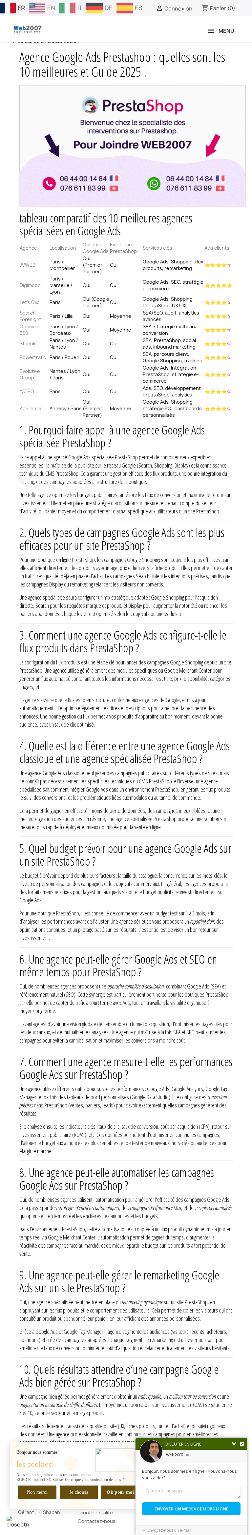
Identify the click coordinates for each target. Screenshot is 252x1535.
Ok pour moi (120, 1492)
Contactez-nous (97, 1521)
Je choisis (79, 1492)
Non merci (37, 1492)
